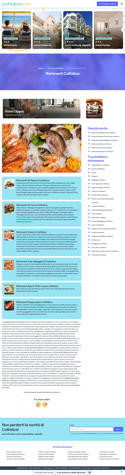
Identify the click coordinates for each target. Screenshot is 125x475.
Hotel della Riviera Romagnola (78, 457)
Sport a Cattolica (98, 225)
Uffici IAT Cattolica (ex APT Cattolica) (105, 251)
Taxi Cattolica (97, 214)
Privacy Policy (86, 468)
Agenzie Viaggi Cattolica (101, 187)
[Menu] (122, 4)
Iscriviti (118, 429)
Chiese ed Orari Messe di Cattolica (104, 229)
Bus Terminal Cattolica (100, 195)
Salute (94, 172)
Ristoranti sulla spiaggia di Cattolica (105, 140)
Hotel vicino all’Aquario (14, 457)
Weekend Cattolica (98, 180)
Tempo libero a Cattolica (100, 165)
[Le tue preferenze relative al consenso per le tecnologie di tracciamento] (121, 471)
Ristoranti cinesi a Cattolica (101, 144)
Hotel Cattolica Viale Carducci (78, 459)
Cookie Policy (96, 468)
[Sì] (38, 404)
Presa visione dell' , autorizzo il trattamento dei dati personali (97, 433)
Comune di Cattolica (99, 255)
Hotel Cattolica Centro (14, 452)
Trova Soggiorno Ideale (107, 4)
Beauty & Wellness (98, 169)
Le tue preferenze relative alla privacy (71, 472)
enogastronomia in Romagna (14, 322)
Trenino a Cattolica (98, 191)
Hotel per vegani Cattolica (47, 452)
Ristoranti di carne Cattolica (102, 148)
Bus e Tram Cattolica (99, 247)
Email (72, 425)
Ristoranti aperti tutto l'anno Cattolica (105, 136)
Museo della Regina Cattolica (102, 221)
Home (41, 68)
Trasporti (95, 176)
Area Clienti (105, 468)
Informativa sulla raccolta (43, 472)
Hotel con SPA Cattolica (46, 454)
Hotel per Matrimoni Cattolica (109, 459)
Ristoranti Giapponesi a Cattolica (104, 133)
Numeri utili (96, 240)
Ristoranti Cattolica (99, 217)
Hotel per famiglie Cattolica (77, 452)
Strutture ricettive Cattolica (15, 459)
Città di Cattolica (55, 68)
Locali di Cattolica (98, 206)
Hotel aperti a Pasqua (106, 452)
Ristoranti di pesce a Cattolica (102, 151)
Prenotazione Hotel (105, 457)
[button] (123, 30)
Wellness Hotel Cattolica (46, 457)
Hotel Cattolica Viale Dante (15, 454)
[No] (45, 404)
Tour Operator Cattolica (100, 184)
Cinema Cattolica (98, 232)
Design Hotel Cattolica (45, 459)
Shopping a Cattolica (99, 244)
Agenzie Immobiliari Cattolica (102, 236)
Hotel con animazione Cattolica (78, 454)
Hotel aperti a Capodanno (108, 454)
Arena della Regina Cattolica (102, 210)
